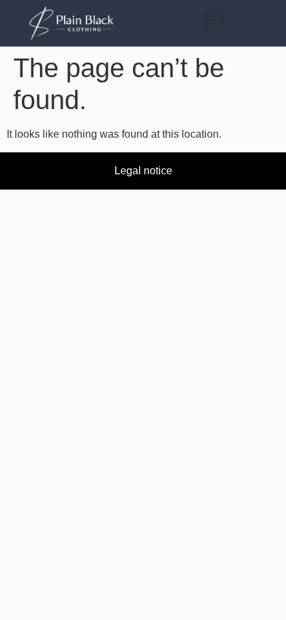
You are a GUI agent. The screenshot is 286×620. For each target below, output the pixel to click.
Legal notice (143, 170)
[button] (214, 22)
